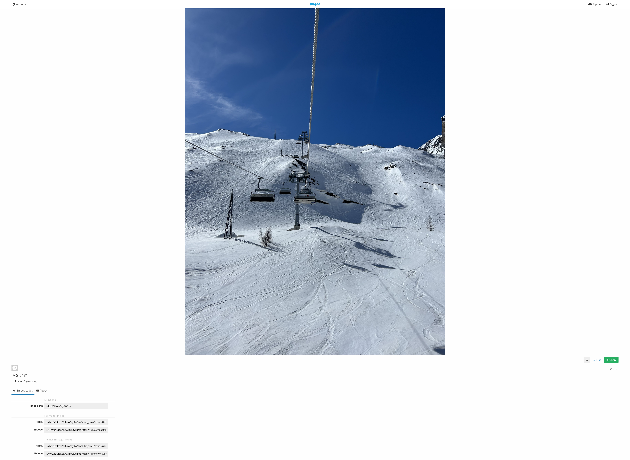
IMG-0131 (19, 375)
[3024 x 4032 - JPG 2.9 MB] (587, 360)
